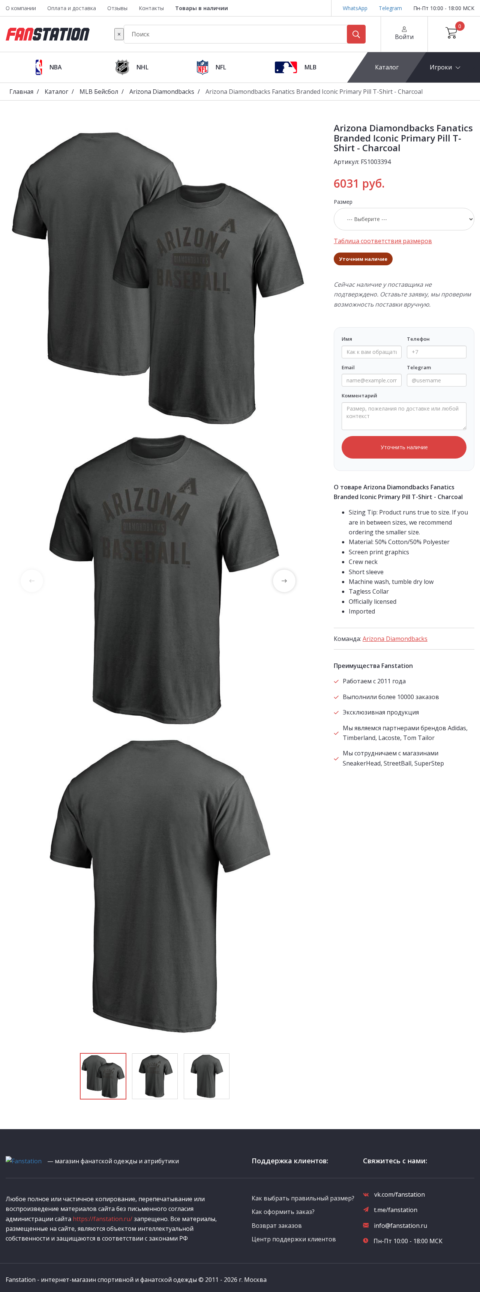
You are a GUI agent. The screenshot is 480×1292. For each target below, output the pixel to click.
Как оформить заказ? (283, 1212)
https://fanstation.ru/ (102, 1219)
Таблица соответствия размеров (383, 241)
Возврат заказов (277, 1225)
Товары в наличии (201, 8)
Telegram (390, 8)
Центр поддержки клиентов (294, 1239)
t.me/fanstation (395, 1210)
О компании (21, 8)
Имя (347, 338)
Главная (21, 91)
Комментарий (359, 395)
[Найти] (356, 34)
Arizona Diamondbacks (161, 91)
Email (348, 367)
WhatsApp (355, 8)
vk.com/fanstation (399, 1194)
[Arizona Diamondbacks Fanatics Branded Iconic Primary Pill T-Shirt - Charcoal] (158, 275)
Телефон (418, 338)
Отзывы (117, 8)
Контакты (151, 8)
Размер (343, 201)
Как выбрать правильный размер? (303, 1198)
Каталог (386, 67)
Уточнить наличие (404, 447)
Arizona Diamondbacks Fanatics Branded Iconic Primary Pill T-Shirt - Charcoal (314, 91)
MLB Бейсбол (99, 91)
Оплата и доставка (71, 8)
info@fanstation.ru (400, 1225)
